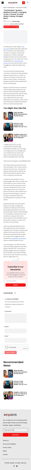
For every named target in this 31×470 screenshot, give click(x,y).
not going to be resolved (18, 238)
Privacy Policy (7, 447)
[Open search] (23, 2)
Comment (8, 311)
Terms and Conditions (9, 444)
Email (7, 336)
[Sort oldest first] (15, 293)
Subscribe (15, 435)
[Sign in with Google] (27, 2)
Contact (5, 454)
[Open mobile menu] (3, 3)
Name (7, 327)
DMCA (5, 451)
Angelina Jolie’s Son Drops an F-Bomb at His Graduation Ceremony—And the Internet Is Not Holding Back (20, 138)
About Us (6, 440)
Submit (15, 285)
